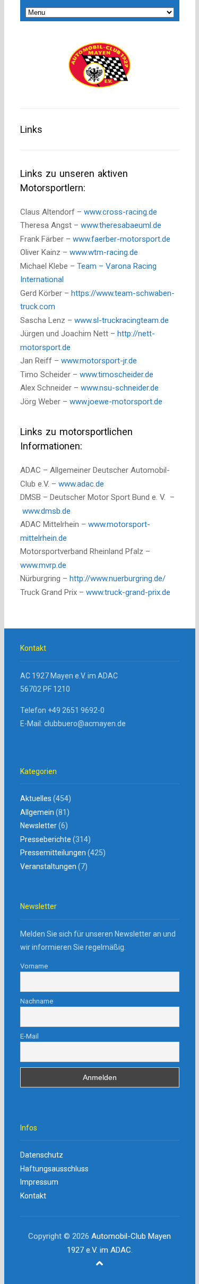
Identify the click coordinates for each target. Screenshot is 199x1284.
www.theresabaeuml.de (121, 225)
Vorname (34, 966)
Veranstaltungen (48, 866)
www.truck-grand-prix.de (128, 592)
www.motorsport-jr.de (99, 360)
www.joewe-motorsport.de (116, 401)
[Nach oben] (99, 1263)
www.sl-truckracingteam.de (121, 320)
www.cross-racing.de (120, 212)
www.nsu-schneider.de (120, 388)
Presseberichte (45, 839)
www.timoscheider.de (116, 374)
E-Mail (29, 1036)
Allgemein (37, 812)
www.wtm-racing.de (104, 252)
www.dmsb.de (46, 511)
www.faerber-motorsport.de (121, 239)
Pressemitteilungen (53, 852)
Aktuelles (35, 798)
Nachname (36, 1001)
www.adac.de (80, 484)
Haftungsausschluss (54, 1168)
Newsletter (38, 825)
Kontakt (33, 1196)
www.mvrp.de (43, 565)
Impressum (39, 1182)
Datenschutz (41, 1155)
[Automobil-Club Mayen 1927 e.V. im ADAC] (99, 65)
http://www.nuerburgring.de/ (118, 578)
